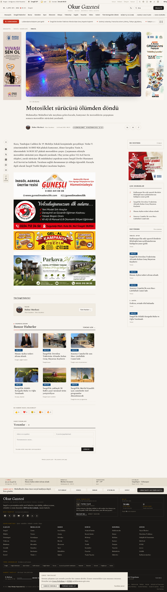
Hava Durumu (160, 15)
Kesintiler (88, 548)
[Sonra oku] (6, 142)
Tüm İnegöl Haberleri (22, 298)
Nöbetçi (87, 537)
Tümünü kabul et (69, 586)
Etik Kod (142, 541)
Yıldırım (6, 541)
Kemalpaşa (34, 537)
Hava (86, 541)
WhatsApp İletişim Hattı (151, 490)
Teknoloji (68, 15)
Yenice (32, 534)
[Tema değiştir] (131, 8)
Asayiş (60, 534)
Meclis (60, 541)
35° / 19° (99, 482)
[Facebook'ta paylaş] (6, 149)
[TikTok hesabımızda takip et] (154, 1)
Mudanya (6, 544)
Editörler (115, 555)
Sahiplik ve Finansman (157, 584)
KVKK (141, 544)
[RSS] (32, 516)
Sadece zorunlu (50, 586)
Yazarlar (84, 15)
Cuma (32, 530)
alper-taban (26, 565)
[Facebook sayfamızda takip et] (143, 1)
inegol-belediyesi (15, 565)
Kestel (5, 555)
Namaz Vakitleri (144, 15)
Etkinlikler (61, 551)
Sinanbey (33, 548)
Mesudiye (33, 544)
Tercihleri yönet (119, 586)
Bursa (30, 15)
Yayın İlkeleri (143, 530)
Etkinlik (111, 490)
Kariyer (133, 1)
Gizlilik (141, 551)
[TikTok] (23, 516)
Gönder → (87, 449)
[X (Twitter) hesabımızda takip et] (139, 1)
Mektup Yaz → (81, 514)
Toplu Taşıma (89, 555)
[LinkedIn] (28, 516)
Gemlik (5, 548)
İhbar (94, 490)
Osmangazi (6, 537)
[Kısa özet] (138, 127)
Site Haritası (160, 589)
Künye (114, 1)
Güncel (96, 565)
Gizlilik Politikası (142, 586)
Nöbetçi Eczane (127, 15)
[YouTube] (18, 516)
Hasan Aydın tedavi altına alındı (37, 482)
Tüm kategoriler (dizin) (110, 15)
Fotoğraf (62, 490)
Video (91, 15)
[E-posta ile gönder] (6, 170)
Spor (44, 15)
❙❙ (161, 21)
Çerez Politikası (132, 586)
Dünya (60, 15)
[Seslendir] (132, 127)
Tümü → (33, 555)
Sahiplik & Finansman (146, 537)
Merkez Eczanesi (67, 482)
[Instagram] (14, 516)
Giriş (165, 1)
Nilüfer (5, 534)
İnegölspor (104, 565)
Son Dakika (61, 530)
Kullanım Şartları (145, 555)
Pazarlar (87, 551)
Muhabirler (116, 551)
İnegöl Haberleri (19, 15)
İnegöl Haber (46, 565)
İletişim (126, 1)
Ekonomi (52, 15)
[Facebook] (5, 516)
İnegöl (5, 530)
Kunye (162, 586)
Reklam (119, 1)
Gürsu (5, 551)
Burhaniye (33, 551)
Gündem (38, 15)
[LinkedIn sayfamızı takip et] (157, 1)
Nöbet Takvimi (94, 514)
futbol (111, 565)
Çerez (141, 548)
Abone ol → (36, 578)
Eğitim (60, 555)
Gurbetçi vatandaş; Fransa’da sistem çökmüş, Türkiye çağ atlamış (88, 21)
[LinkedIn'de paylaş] (6, 159)
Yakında (158, 578)
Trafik (87, 544)
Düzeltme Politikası (145, 534)
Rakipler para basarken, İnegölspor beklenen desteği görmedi (136, 21)
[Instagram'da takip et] (147, 1)
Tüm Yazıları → (85, 310)
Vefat (127, 490)
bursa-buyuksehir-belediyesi (67, 565)
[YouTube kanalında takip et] (150, 1)
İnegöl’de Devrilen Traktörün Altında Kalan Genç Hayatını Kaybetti (40, 21)
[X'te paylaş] (6, 154)
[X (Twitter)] (9, 516)
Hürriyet (33, 541)
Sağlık (76, 15)
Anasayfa (7, 15)
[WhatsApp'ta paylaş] (6, 165)
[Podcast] (37, 516)
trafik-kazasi (36, 565)
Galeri (98, 15)
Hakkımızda (116, 530)
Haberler (81, 565)
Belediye (60, 537)
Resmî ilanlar (89, 534)
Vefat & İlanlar (90, 530)
